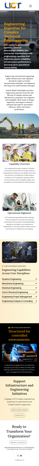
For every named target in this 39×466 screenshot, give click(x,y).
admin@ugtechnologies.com (14, 447)
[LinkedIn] (21, 456)
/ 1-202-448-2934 (28, 447)
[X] (18, 456)
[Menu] (30, 6)
